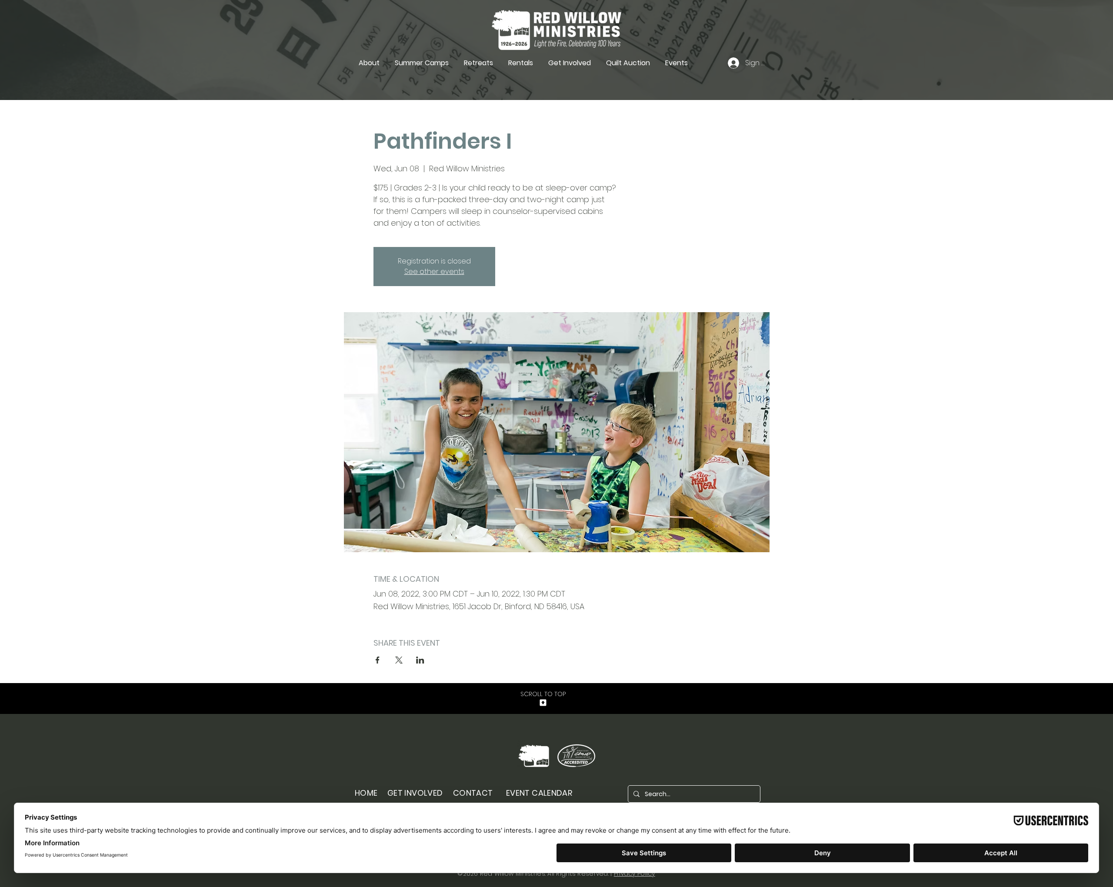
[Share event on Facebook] (377, 660)
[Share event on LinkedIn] (420, 660)
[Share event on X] (399, 660)
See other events (434, 272)
